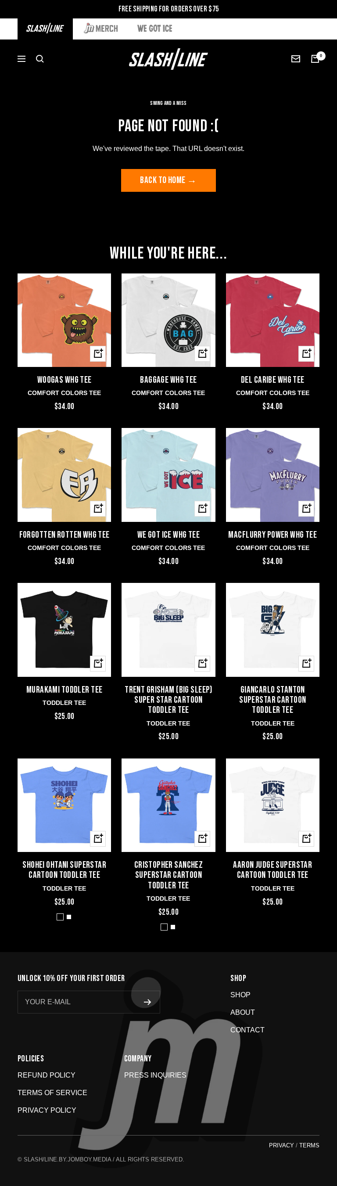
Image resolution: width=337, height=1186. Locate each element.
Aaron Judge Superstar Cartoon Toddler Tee (272, 870)
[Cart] (315, 59)
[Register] (147, 1002)
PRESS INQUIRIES (155, 1075)
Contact (247, 1030)
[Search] (40, 59)
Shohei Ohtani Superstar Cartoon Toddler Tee (64, 870)
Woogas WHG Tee (64, 380)
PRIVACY (281, 1145)
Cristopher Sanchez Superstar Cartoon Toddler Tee (168, 875)
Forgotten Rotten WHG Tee (64, 535)
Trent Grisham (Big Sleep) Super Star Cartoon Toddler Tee (168, 700)
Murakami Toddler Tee (64, 690)
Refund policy (46, 1075)
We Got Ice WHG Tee (168, 535)
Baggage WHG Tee (168, 380)
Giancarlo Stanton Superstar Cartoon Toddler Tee (272, 700)
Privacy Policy (47, 1110)
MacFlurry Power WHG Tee (272, 535)
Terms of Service (52, 1092)
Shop (240, 995)
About (242, 1012)
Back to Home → (168, 180)
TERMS (309, 1145)
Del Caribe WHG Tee (273, 380)
